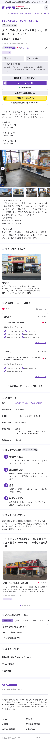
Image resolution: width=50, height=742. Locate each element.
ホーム (4, 719)
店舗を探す (30, 719)
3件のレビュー (25, 48)
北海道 (37, 13)
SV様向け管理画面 (8, 729)
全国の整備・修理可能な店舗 (21, 13)
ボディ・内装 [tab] (38, 620)
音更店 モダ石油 (40, 343)
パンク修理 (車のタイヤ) (11, 638)
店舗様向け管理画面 (33, 724)
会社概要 (5, 724)
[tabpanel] (25, 631)
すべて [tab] (25, 620)
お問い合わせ (30, 729)
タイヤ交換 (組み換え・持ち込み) (14, 626)
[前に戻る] (48, 620)
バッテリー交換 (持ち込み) (12, 632)
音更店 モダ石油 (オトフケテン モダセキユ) (20, 21)
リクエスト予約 (11, 25)
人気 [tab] (17, 620)
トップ (4, 13)
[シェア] (46, 47)
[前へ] (3, 168)
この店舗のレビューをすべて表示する (25, 386)
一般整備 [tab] (7, 620)
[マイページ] (46, 7)
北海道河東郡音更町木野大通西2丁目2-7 (29, 403)
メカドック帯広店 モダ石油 (15, 582)
